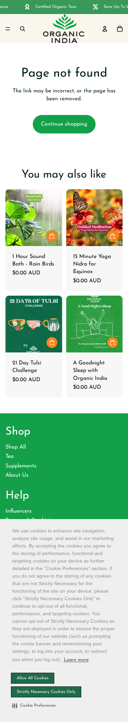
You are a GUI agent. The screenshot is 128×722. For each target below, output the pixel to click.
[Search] (22, 28)
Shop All (15, 447)
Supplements (21, 466)
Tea (9, 456)
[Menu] (8, 28)
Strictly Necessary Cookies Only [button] (46, 692)
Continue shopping (64, 124)
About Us (17, 475)
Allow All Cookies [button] (32, 678)
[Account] (104, 28)
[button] (34, 705)
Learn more (76, 659)
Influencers (18, 511)
